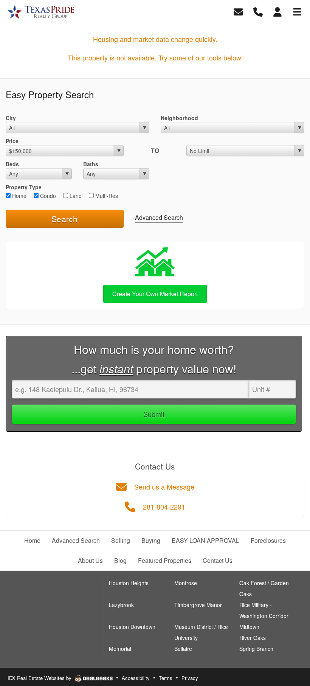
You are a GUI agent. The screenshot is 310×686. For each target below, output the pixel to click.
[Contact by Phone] (258, 11)
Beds (12, 164)
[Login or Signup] (277, 11)
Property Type (24, 187)
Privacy (189, 677)
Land (75, 195)
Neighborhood (179, 118)
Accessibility (136, 677)
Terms (165, 677)
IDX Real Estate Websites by (40, 677)
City (11, 118)
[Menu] (297, 11)
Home (18, 195)
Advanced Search (159, 217)
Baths (90, 164)
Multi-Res (106, 195)
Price (12, 141)
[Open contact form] (238, 11)
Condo (47, 195)
